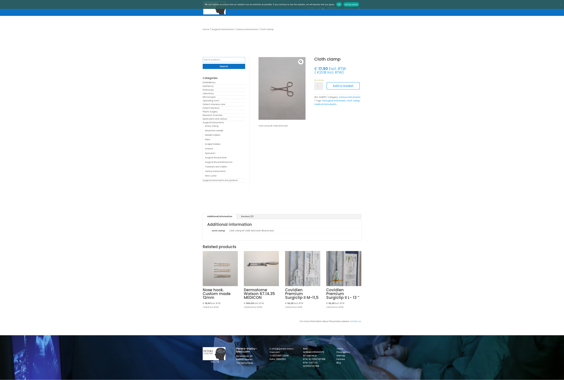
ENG (213, 361)
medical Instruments (325, 104)
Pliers (207, 139)
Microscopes (209, 97)
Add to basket (343, 86)
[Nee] (560, 4)
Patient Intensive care (214, 104)
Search (224, 66)
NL (218, 361)
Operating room (211, 100)
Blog (338, 362)
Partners (340, 359)
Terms (339, 348)
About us (334, 8)
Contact (348, 8)
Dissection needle (214, 130)
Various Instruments (247, 29)
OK (339, 4)
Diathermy (208, 86)
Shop (321, 8)
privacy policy (351, 4)
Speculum (210, 153)
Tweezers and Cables (216, 166)
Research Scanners (212, 115)
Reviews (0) (247, 216)
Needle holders (212, 135)
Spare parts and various (215, 118)
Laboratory (208, 93)
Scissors (209, 148)
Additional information (219, 216)
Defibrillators (209, 82)
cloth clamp (353, 100)
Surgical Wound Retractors (218, 162)
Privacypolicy (343, 352)
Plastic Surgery (210, 111)
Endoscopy (208, 89)
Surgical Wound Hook (216, 157)
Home (310, 8)
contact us (355, 321)
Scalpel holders (212, 144)
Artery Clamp (212, 126)
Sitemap (341, 355)
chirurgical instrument (334, 100)
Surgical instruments (223, 29)
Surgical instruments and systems (220, 180)
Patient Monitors (211, 108)
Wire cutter (211, 175)
